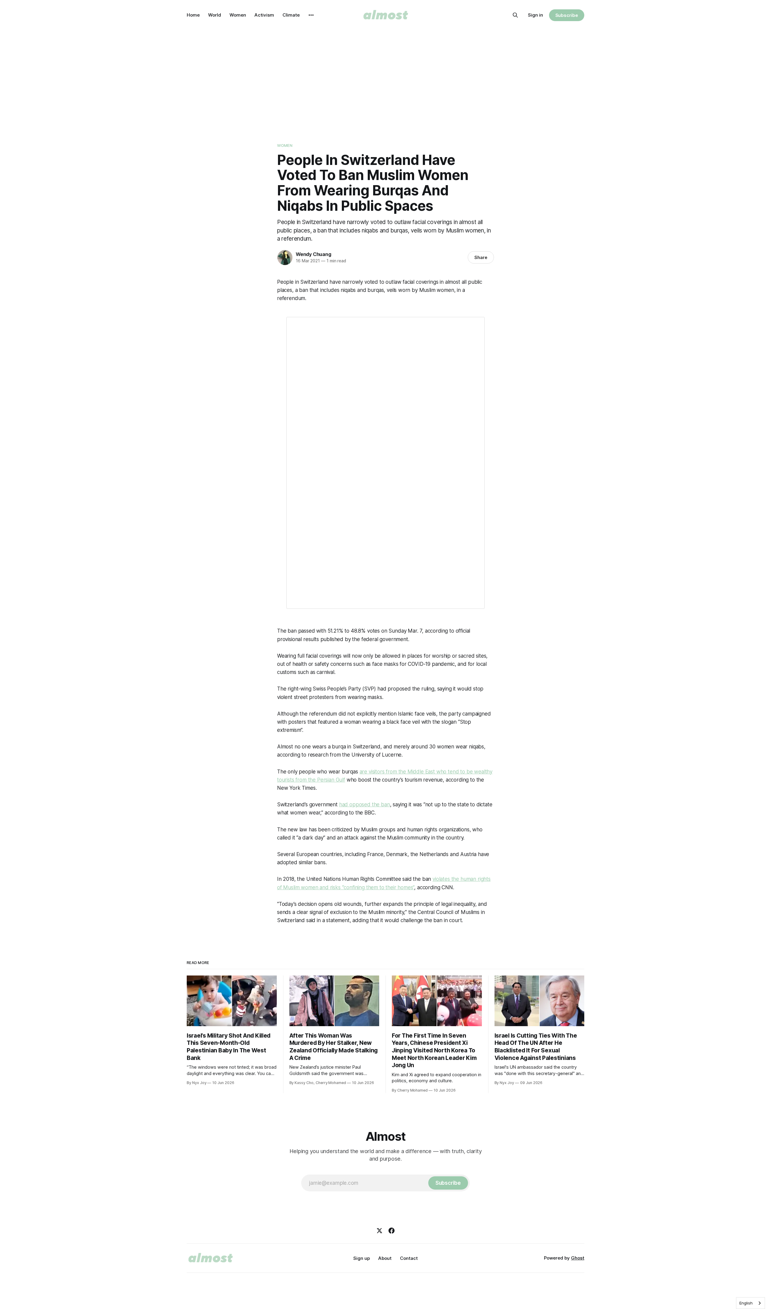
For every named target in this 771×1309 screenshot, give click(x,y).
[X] (379, 1231)
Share (480, 257)
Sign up (361, 1258)
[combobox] (750, 1303)
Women (237, 15)
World (214, 15)
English (746, 1303)
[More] (311, 15)
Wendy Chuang (313, 254)
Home (193, 15)
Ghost (577, 1258)
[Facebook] (392, 1231)
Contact (409, 1258)
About (385, 1258)
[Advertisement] (385, 75)
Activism (264, 15)
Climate (291, 15)
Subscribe (566, 15)
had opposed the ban (364, 805)
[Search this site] (515, 15)
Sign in (535, 15)
